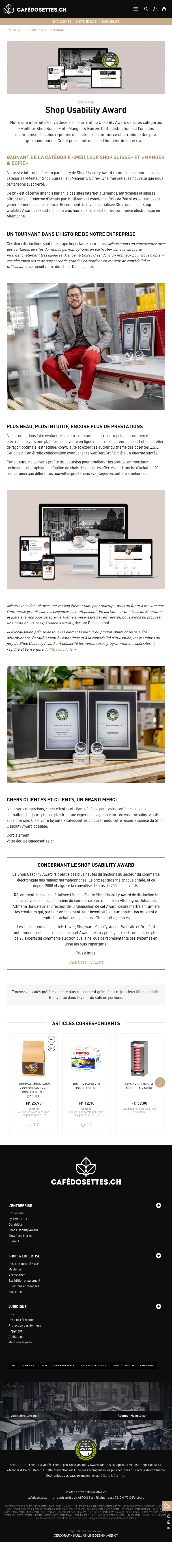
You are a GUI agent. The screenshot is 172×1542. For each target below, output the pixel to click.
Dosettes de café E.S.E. (24, 1263)
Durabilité (15, 1224)
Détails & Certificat (113, 1475)
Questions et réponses (24, 1286)
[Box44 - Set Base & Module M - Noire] (139, 1060)
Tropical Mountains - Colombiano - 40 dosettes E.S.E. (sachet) (33, 1090)
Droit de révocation (21, 1319)
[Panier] (164, 9)
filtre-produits (147, 991)
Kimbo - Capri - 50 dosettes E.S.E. (86, 1086)
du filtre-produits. (59, 649)
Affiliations (16, 1336)
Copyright (15, 1331)
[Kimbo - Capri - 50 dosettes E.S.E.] (86, 1060)
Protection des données (25, 1325)
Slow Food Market (21, 1235)
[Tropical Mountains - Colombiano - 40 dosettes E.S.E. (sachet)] (34, 1060)
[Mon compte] (155, 9)
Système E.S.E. (19, 1218)
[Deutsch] (167, 1528)
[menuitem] (155, 9)
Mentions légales (20, 1342)
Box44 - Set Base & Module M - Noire (139, 1086)
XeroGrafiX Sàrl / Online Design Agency (86, 1535)
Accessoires (17, 1274)
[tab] (146, 9)
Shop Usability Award (86, 962)
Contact (14, 1241)
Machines (15, 1269)
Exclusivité (16, 1213)
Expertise (15, 1291)
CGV (11, 1314)
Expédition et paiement (24, 1280)
